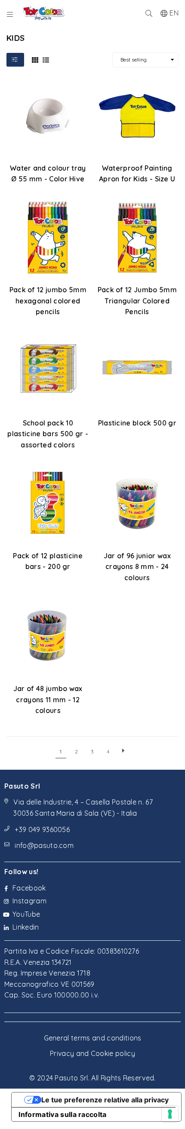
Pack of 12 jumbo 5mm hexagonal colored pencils (47, 300)
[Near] (149, 12)
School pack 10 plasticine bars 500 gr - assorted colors (47, 434)
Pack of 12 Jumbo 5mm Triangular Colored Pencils (137, 300)
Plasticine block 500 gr (137, 423)
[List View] (45, 59)
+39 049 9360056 (42, 829)
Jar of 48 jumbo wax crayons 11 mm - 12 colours (48, 699)
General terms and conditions (93, 1038)
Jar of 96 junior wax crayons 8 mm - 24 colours (137, 566)
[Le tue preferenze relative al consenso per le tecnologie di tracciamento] (170, 1114)
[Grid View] (35, 59)
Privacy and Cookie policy (92, 1053)
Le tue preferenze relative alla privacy (105, 1099)
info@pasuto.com (44, 845)
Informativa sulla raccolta (62, 1114)
